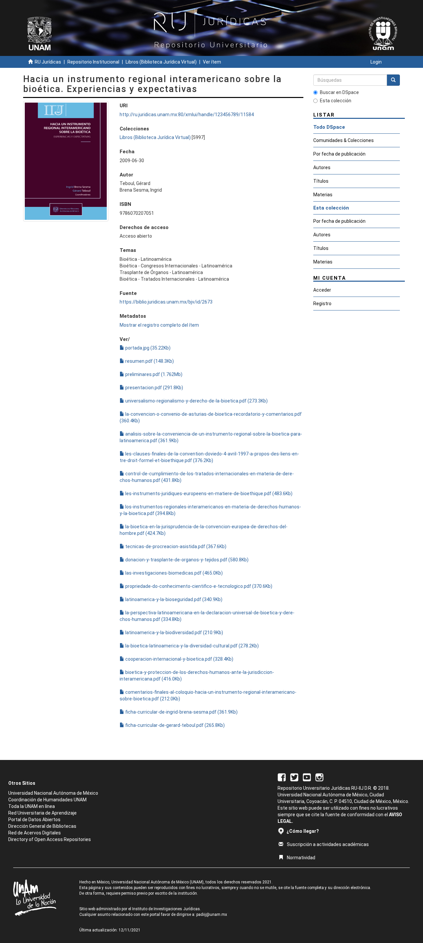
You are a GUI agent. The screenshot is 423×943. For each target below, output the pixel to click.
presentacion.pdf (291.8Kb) (153, 387)
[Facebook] (282, 777)
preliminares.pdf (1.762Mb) (153, 374)
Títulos (320, 181)
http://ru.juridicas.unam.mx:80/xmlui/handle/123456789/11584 (187, 114)
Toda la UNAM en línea (31, 806)
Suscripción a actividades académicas (328, 844)
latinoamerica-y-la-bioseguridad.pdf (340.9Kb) (173, 599)
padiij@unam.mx (211, 914)
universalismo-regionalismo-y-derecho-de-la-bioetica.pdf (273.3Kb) (196, 400)
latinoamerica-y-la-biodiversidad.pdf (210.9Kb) (173, 632)
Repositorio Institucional (93, 62)
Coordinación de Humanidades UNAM (47, 799)
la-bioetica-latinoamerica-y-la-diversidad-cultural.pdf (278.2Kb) (191, 645)
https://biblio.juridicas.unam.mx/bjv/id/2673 (166, 302)
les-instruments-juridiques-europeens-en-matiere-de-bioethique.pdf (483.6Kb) (208, 493)
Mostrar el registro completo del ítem (159, 325)
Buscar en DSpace (339, 92)
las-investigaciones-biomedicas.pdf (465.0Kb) (173, 573)
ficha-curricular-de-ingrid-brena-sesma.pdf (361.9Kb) (181, 712)
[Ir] (393, 80)
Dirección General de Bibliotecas (42, 826)
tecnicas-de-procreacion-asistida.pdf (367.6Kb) (175, 546)
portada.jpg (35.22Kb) (147, 348)
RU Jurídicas (48, 62)
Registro (322, 303)
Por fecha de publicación (339, 154)
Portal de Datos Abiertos (34, 819)
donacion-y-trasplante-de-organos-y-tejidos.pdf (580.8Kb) (186, 559)
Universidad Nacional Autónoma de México (53, 793)
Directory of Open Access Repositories (49, 839)
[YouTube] (307, 777)
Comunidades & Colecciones (343, 140)
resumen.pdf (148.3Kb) (149, 361)
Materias (322, 194)
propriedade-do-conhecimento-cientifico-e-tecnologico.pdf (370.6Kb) (198, 586)
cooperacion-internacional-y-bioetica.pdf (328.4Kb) (178, 659)
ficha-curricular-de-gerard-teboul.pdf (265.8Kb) (174, 725)
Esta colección (335, 100)
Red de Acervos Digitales (34, 832)
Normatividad (301, 857)
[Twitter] (294, 777)
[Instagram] (319, 777)
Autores (321, 167)
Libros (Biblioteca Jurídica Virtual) (161, 62)
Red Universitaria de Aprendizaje (42, 813)
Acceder (322, 290)
